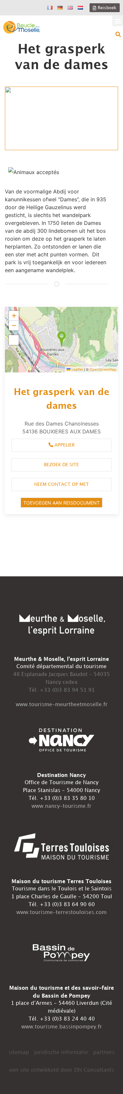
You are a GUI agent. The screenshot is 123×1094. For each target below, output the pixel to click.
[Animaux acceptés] (33, 172)
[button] (117, 20)
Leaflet (77, 369)
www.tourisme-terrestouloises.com (61, 912)
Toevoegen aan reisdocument (61, 503)
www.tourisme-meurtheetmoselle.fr (62, 704)
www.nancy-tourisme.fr (61, 806)
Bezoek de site (61, 465)
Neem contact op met (61, 484)
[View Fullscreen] (14, 340)
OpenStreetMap (103, 369)
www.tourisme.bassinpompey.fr (61, 1026)
